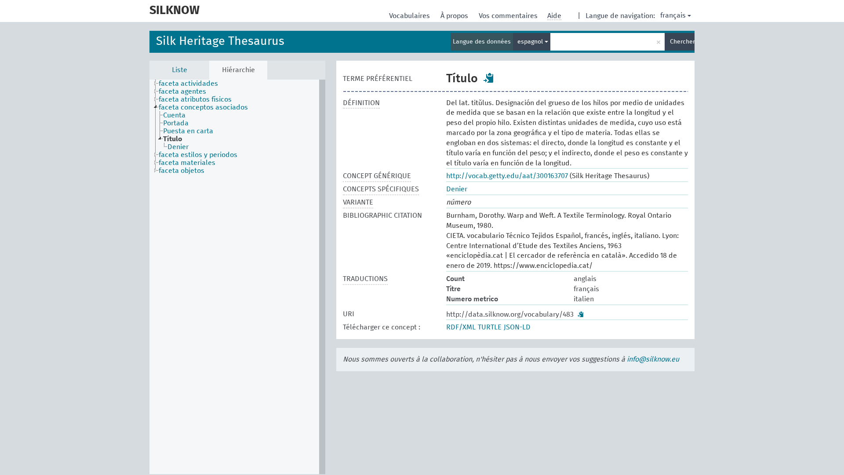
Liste (179, 69)
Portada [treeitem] (176, 123)
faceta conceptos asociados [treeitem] (203, 107)
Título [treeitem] (172, 138)
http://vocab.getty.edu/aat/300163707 (507, 175)
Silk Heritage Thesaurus (220, 42)
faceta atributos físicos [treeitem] (195, 99)
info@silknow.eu (653, 359)
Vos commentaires (509, 15)
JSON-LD (517, 327)
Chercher (682, 42)
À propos (455, 15)
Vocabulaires (410, 15)
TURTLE (490, 327)
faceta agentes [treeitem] (182, 91)
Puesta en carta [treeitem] (188, 131)
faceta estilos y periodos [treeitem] (198, 154)
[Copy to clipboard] (488, 77)
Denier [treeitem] (178, 146)
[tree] (237, 277)
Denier (456, 189)
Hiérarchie (238, 69)
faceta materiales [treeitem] (187, 162)
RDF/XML (461, 327)
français (673, 15)
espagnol (531, 42)
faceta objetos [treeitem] (181, 170)
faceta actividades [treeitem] (188, 83)
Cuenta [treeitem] (174, 115)
